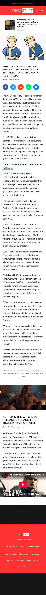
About (9, 560)
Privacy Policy (33, 560)
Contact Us (19, 560)
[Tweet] (13, 87)
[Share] (5, 87)
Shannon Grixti (7, 79)
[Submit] (21, 87)
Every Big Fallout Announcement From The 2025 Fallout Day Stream (27, 23)
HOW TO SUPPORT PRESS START (23, 3)
